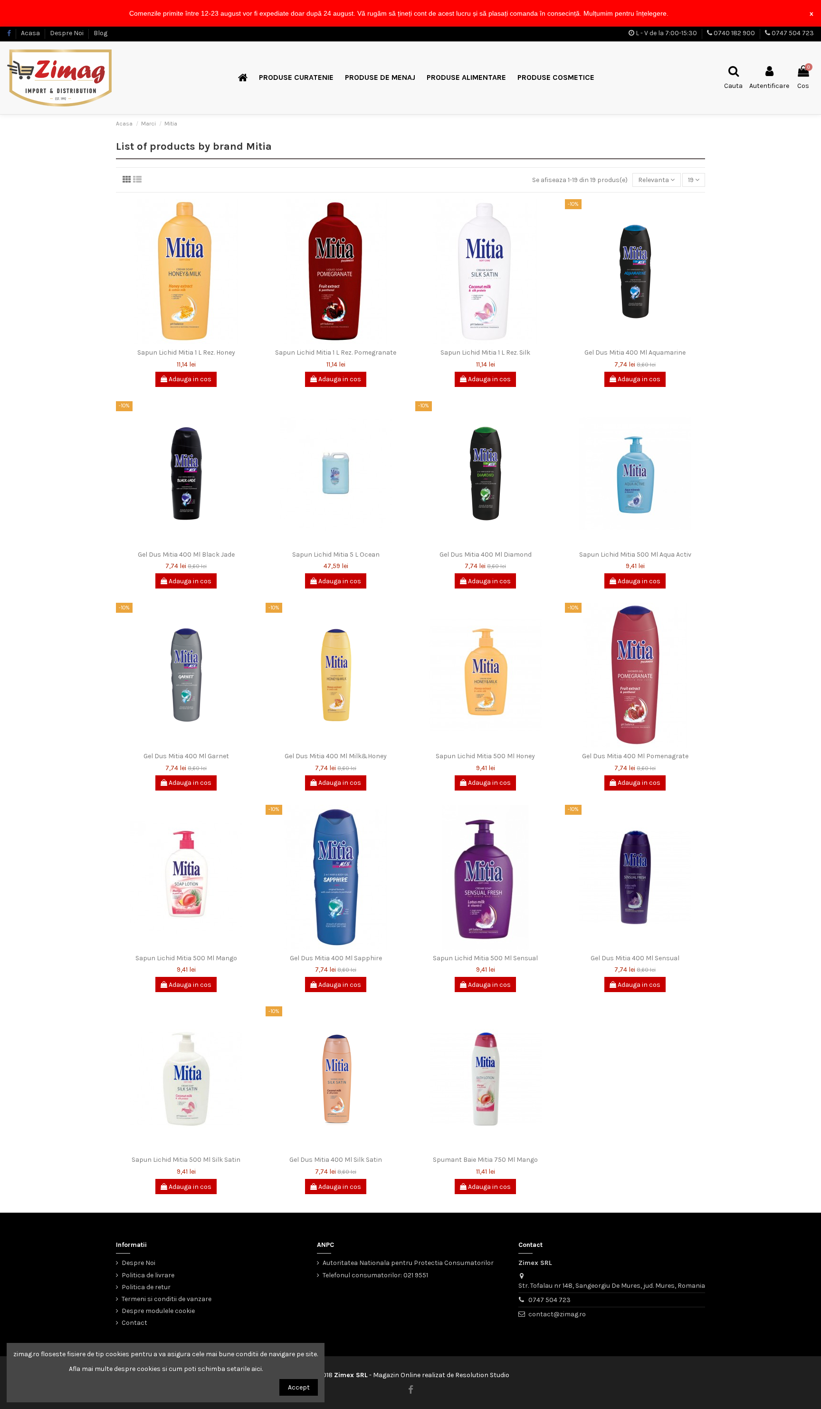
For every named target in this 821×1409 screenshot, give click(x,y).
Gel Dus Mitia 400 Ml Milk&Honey (336, 756)
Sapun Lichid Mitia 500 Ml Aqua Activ (635, 554)
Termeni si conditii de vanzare (166, 1299)
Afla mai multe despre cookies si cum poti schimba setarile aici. (166, 1369)
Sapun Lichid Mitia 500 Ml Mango (186, 958)
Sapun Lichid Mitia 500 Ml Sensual (485, 958)
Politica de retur (146, 1287)
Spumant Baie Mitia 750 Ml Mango (485, 1160)
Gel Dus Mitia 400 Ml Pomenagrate (635, 756)
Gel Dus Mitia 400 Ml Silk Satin (335, 1160)
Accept (299, 1387)
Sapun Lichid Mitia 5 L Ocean (336, 554)
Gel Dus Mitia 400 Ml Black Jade (186, 554)
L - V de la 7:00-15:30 (666, 33)
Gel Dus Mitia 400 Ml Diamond (485, 554)
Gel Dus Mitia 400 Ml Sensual (635, 958)
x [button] (811, 13)
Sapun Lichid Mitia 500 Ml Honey (485, 756)
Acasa (31, 33)
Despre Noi (67, 33)
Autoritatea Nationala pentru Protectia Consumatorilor (408, 1263)
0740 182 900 (734, 33)
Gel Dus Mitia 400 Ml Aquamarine (635, 352)
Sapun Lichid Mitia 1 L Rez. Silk (485, 352)
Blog (100, 33)
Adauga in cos (189, 379)
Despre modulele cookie (158, 1311)
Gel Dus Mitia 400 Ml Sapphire (336, 958)
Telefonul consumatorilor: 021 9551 (375, 1275)
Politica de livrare (148, 1275)
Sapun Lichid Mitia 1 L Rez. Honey (186, 352)
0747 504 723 (793, 33)
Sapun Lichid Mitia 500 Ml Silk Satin (186, 1160)
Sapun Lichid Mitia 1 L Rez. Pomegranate (335, 352)
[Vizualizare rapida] (185, 340)
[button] (671, 14)
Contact (134, 1323)
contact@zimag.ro (557, 1314)
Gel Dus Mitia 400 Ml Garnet (186, 756)
